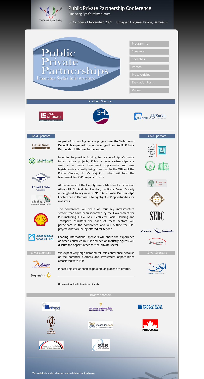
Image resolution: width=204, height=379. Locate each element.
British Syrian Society (88, 284)
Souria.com (89, 373)
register (72, 269)
